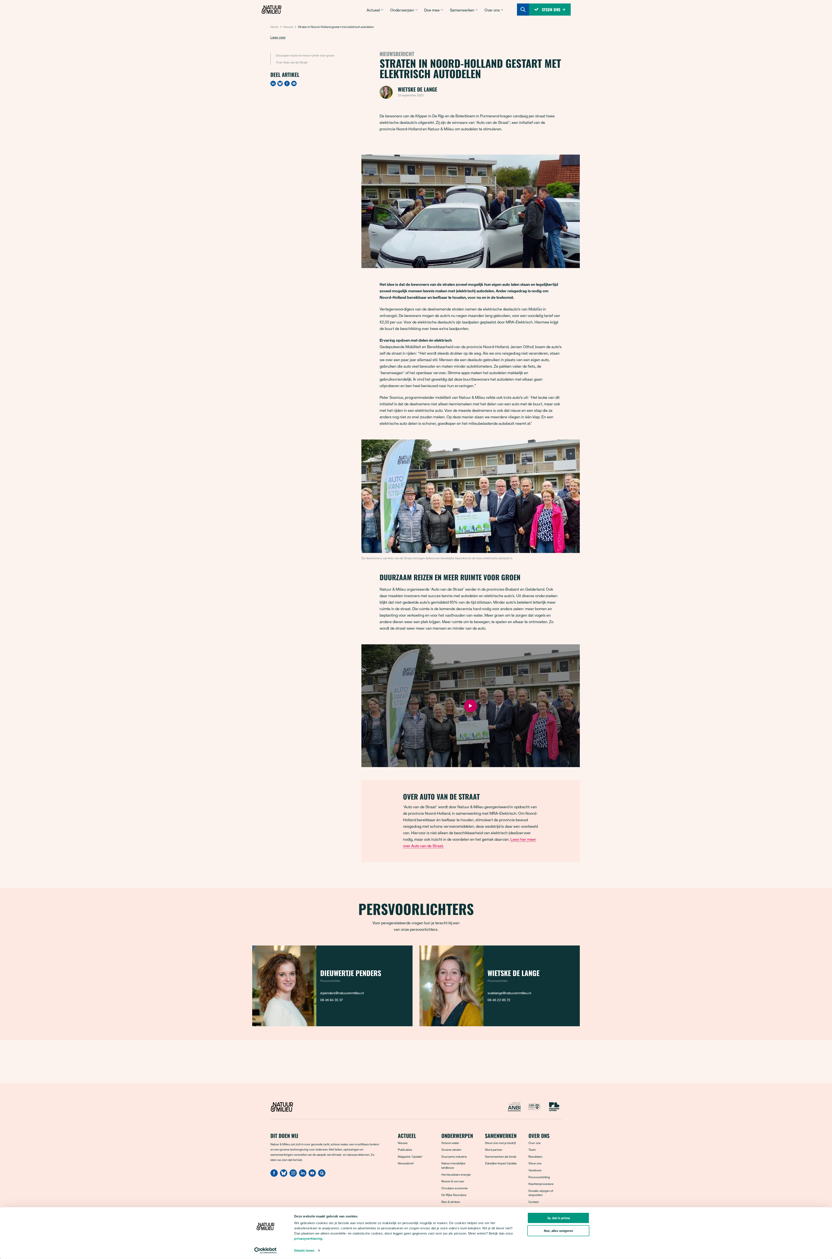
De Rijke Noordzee (453, 1195)
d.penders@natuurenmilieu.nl (342, 993)
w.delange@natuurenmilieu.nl (509, 993)
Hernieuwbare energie (456, 1174)
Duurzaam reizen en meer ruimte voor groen (305, 55)
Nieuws (288, 27)
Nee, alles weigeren (558, 1231)
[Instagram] (293, 1175)
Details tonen (304, 1250)
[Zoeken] (523, 9)
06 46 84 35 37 (331, 1000)
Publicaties (405, 1149)
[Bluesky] (280, 83)
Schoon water (450, 1143)
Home (274, 27)
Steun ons (534, 1163)
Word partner (493, 1149)
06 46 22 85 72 (499, 1000)
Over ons (534, 1143)
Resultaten (535, 1156)
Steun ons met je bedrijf (500, 1143)
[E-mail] (294, 83)
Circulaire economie (454, 1188)
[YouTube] (312, 1175)
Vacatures (534, 1170)
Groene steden (451, 1149)
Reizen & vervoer (452, 1181)
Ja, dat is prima (558, 1218)
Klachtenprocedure (541, 1184)
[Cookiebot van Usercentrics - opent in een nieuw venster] (265, 1250)
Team (532, 1149)
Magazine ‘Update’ (410, 1156)
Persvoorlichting (539, 1177)
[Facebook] (287, 83)
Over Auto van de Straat (291, 62)
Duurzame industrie (454, 1156)
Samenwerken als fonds (500, 1156)
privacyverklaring (308, 1238)
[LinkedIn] (273, 83)
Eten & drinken (450, 1202)
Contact (533, 1202)
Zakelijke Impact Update (501, 1163)
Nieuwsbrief (406, 1163)
